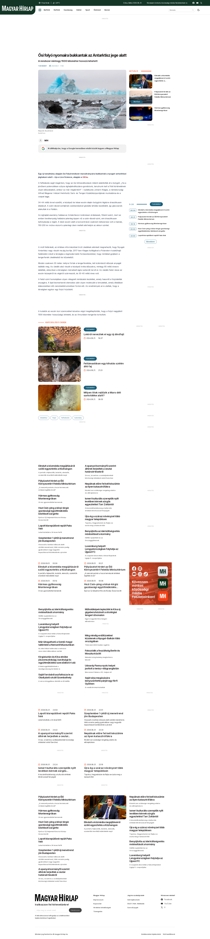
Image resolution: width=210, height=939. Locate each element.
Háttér (79, 10)
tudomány (78, 418)
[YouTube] (197, 3)
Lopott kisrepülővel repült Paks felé (152, 235)
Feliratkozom (75, 910)
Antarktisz (43, 418)
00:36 (133, 210)
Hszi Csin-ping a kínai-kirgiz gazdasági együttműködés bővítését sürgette (153, 230)
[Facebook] (193, 3)
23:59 (133, 236)
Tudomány (90, 329)
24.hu (85, 177)
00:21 (133, 217)
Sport (87, 10)
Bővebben (150, 242)
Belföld (47, 10)
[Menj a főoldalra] (17, 8)
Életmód (97, 10)
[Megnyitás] (40, 10)
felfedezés (65, 418)
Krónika (137, 118)
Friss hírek (45, 3)
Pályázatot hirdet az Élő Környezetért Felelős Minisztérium (162, 94)
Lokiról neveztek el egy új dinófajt (104, 334)
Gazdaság (68, 10)
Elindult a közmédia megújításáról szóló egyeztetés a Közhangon (162, 79)
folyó (54, 418)
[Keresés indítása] (193, 10)
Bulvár (107, 10)
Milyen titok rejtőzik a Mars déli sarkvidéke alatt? (102, 394)
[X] (201, 3)
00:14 (133, 224)
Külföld (57, 10)
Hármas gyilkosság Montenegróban (162, 109)
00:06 (133, 229)
